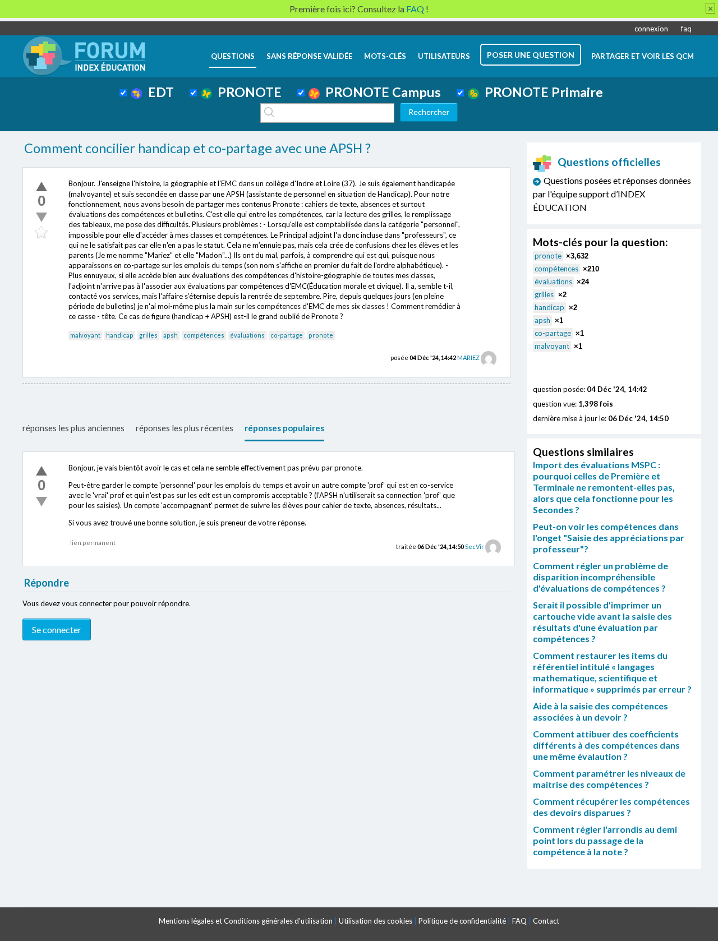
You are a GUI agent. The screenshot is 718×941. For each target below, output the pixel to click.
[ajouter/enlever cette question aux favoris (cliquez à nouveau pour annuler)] (41, 233)
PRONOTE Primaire (541, 92)
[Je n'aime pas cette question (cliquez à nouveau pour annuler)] (41, 217)
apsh (170, 335)
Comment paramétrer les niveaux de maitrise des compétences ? (609, 779)
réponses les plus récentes (184, 428)
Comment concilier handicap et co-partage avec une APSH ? (197, 148)
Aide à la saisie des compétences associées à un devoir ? (600, 711)
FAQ (519, 920)
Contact (546, 920)
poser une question (530, 54)
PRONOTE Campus (380, 92)
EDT (158, 92)
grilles (148, 335)
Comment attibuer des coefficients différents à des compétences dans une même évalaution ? (606, 745)
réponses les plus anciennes (73, 428)
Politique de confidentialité (462, 920)
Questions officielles (609, 161)
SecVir (474, 546)
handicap (120, 335)
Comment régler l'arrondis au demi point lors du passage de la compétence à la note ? (605, 840)
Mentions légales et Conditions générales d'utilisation (246, 920)
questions (233, 56)
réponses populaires (284, 428)
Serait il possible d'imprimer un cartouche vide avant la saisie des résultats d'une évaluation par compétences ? (602, 621)
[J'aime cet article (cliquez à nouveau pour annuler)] (41, 186)
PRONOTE (247, 92)
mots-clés (385, 56)
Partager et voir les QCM (642, 56)
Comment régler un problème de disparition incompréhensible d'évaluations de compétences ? (600, 576)
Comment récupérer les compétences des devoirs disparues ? (611, 807)
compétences (203, 335)
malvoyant (85, 335)
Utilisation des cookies (375, 920)
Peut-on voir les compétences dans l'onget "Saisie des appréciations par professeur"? (608, 537)
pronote (321, 335)
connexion (651, 28)
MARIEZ (468, 357)
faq (686, 28)
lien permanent (93, 542)
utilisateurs (444, 56)
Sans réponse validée (309, 56)
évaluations (247, 335)
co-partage (286, 335)
